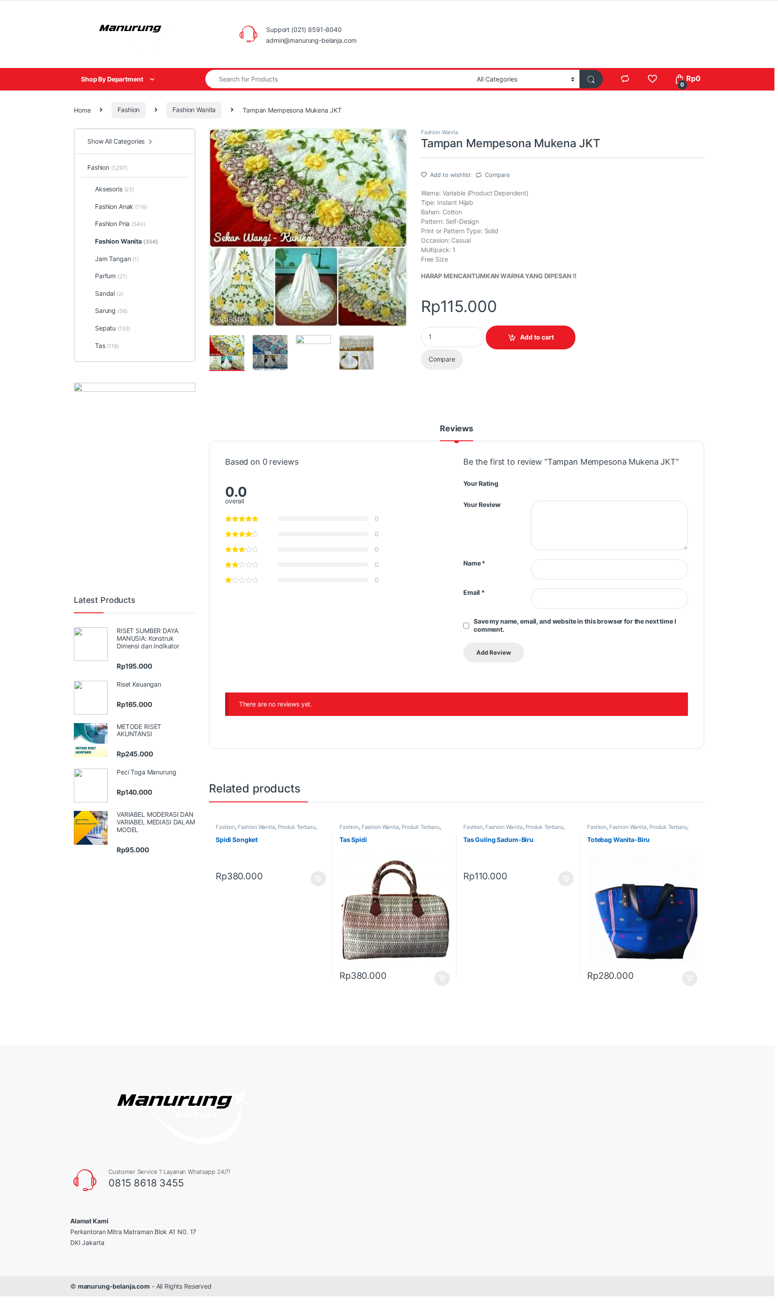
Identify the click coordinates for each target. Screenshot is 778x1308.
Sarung (111, 310)
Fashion (129, 109)
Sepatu (112, 328)
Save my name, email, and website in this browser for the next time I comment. (575, 625)
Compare (497, 174)
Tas (107, 345)
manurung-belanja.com (114, 1286)
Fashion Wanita (194, 109)
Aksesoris (114, 189)
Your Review (481, 504)
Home (82, 109)
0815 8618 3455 (146, 1183)
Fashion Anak (121, 206)
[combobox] (338, 79)
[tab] (456, 433)
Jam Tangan (117, 259)
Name (474, 563)
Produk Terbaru (297, 827)
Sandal (109, 293)
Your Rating (480, 483)
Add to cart (537, 337)
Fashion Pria (120, 223)
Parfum (111, 276)
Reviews (456, 429)
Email (474, 592)
